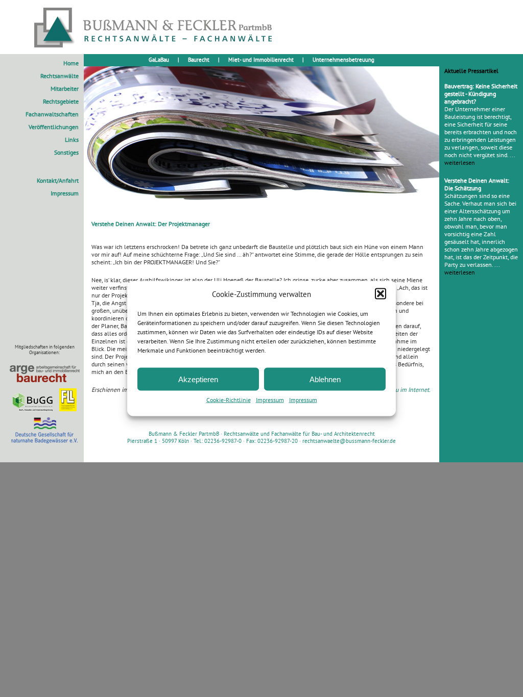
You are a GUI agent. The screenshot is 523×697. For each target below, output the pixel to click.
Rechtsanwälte (59, 76)
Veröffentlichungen (54, 127)
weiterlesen (459, 162)
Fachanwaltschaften (52, 114)
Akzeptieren (198, 379)
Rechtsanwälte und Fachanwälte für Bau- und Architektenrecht (299, 433)
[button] (380, 294)
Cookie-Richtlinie (228, 400)
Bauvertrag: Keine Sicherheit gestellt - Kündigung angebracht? (480, 93)
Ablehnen (325, 379)
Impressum (270, 400)
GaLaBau (159, 59)
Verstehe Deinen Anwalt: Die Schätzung (476, 184)
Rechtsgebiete (61, 101)
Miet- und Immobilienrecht (261, 59)
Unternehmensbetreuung (343, 59)
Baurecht (198, 59)
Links (72, 139)
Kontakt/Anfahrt (58, 180)
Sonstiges (66, 152)
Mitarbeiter (65, 88)
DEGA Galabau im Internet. (396, 389)
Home (71, 63)
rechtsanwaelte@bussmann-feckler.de (349, 440)
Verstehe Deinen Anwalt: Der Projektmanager (150, 224)
